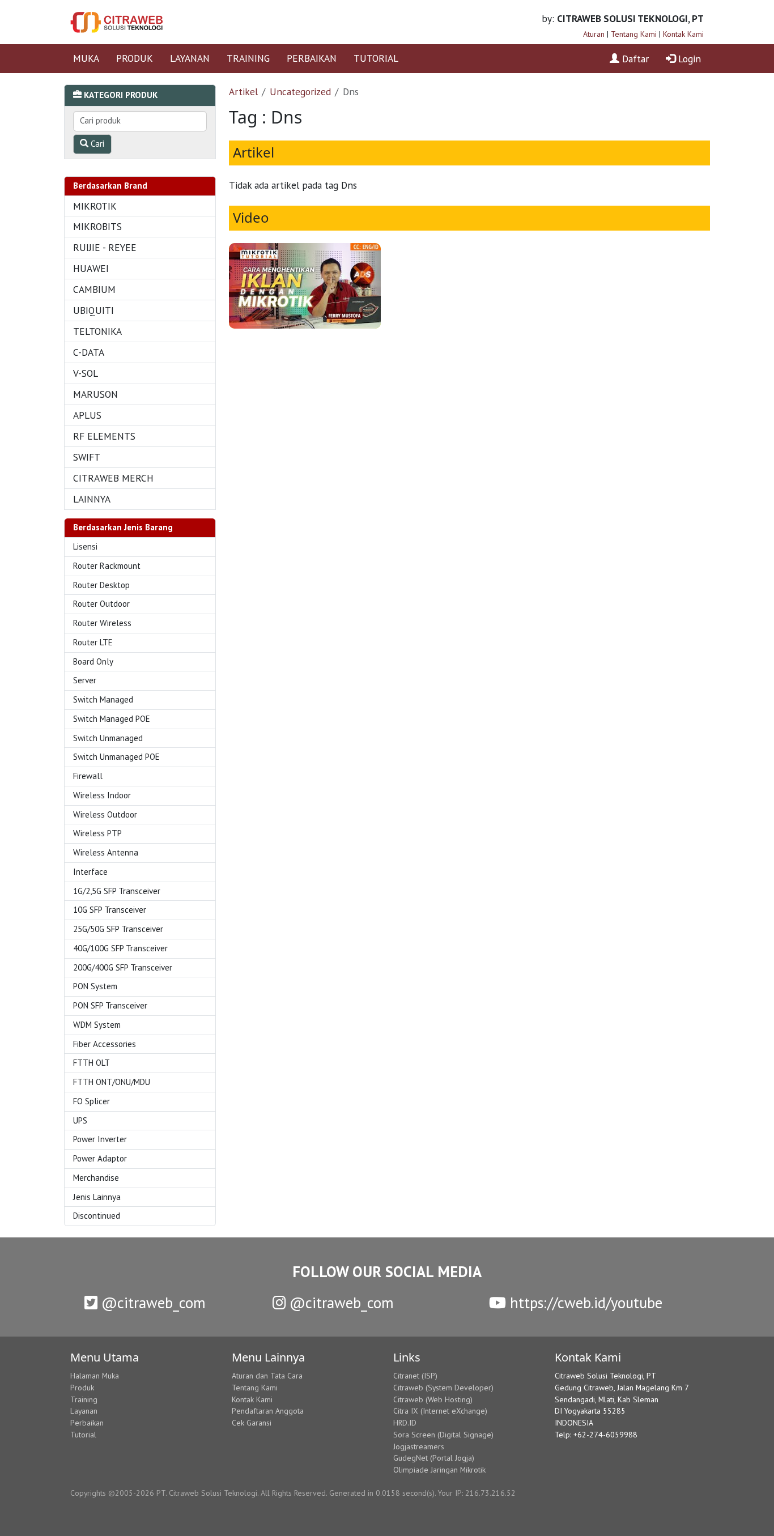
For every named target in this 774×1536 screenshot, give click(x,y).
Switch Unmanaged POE (116, 756)
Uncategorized (300, 91)
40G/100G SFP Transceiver (120, 948)
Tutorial (83, 1434)
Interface (90, 871)
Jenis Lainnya (97, 1197)
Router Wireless (102, 623)
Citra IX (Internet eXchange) (440, 1411)
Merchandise (96, 1177)
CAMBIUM (94, 289)
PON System (95, 986)
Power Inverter (100, 1139)
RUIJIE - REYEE (105, 247)
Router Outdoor (101, 603)
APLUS (87, 415)
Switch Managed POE (111, 718)
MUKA (86, 58)
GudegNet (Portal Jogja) (433, 1458)
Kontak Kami (683, 34)
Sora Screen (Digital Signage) (443, 1434)
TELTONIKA (97, 331)
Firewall (88, 776)
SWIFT (86, 456)
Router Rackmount (107, 565)
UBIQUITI (93, 310)
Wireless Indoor (102, 795)
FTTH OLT (91, 1062)
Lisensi (85, 546)
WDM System (97, 1024)
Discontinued (96, 1215)
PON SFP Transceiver (110, 1005)
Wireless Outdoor (105, 814)
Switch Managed (103, 699)
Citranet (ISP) (415, 1376)
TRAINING (248, 58)
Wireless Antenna (105, 852)
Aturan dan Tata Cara (267, 1376)
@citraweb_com (151, 1302)
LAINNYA (91, 498)
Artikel (243, 91)
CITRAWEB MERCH (113, 477)
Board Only (93, 661)
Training (83, 1399)
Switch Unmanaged (108, 738)
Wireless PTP (97, 833)
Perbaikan (87, 1423)
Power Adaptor (100, 1158)
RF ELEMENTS (104, 435)
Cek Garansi (251, 1423)
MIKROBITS (97, 226)
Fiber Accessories (104, 1044)
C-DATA (88, 352)
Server (84, 680)
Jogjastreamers (418, 1446)
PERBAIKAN (312, 58)
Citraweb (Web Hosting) (433, 1399)
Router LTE (93, 642)
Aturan (594, 34)
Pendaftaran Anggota (268, 1411)
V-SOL (85, 373)
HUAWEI (91, 268)
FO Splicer (91, 1101)
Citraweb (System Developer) (443, 1387)
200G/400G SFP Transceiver (122, 967)
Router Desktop (101, 585)
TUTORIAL (376, 58)
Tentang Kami (634, 34)
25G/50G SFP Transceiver (118, 929)
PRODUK (134, 58)
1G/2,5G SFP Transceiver (116, 891)
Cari (96, 143)
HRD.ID (404, 1423)
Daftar (634, 58)
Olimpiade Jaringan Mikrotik (439, 1470)
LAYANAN (190, 58)
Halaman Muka (94, 1376)
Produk (82, 1387)
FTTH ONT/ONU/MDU (111, 1082)
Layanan (83, 1411)
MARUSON (95, 394)
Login (688, 58)
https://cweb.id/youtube (584, 1302)
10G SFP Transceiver (109, 909)
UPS (80, 1120)
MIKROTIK (95, 205)
